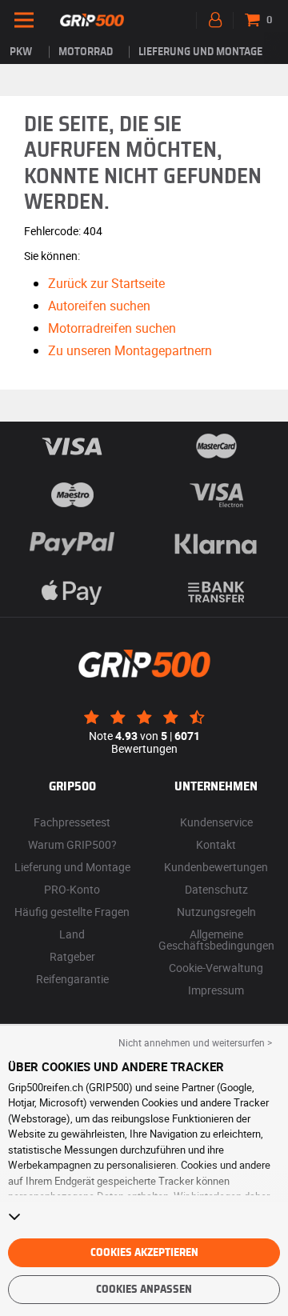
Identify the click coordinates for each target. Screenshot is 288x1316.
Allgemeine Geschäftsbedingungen (216, 939)
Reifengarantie (72, 978)
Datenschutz (216, 889)
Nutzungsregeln (216, 911)
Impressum (216, 990)
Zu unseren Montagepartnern (130, 350)
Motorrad (85, 52)
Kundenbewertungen (216, 866)
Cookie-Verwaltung (216, 967)
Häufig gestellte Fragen (72, 911)
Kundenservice (216, 822)
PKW (21, 52)
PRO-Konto (72, 889)
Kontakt (216, 844)
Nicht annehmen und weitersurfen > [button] (195, 1042)
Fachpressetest (72, 822)
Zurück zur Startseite (106, 283)
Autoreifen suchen (99, 305)
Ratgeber (72, 956)
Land (72, 934)
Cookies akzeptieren (144, 1252)
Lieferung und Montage (200, 52)
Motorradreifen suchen (112, 328)
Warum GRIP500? (72, 844)
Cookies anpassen (144, 1289)
